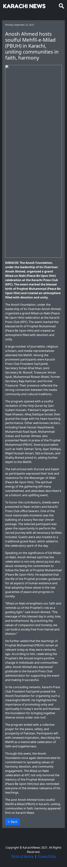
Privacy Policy (47, 856)
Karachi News (25, 813)
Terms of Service (22, 856)
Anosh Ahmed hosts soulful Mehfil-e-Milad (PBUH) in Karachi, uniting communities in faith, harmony (32, 804)
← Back (12, 822)
